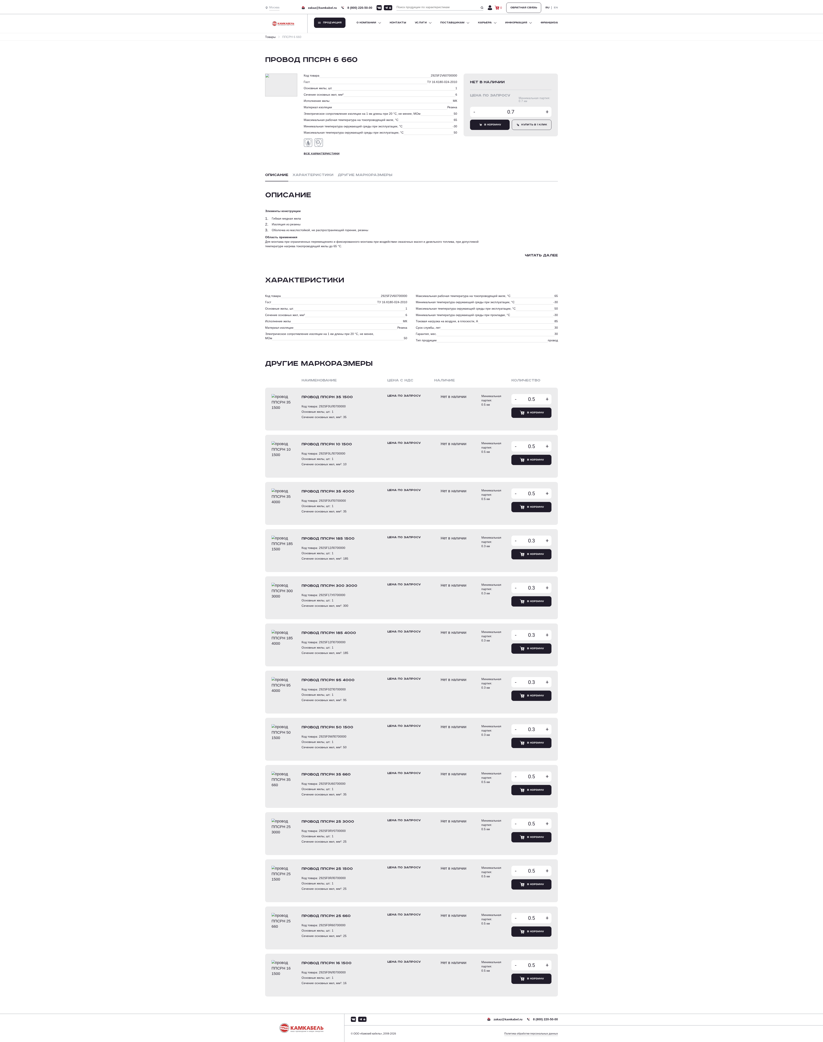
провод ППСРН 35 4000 (328, 491)
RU (547, 7)
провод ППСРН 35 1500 (327, 397)
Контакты (398, 22)
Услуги (421, 22)
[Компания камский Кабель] (304, 1028)
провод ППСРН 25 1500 (327, 869)
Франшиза (549, 22)
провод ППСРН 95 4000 (328, 680)
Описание (276, 175)
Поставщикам (452, 22)
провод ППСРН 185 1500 (328, 538)
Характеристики (313, 175)
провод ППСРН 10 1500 (327, 444)
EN (556, 7)
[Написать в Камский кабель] (379, 7)
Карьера (485, 22)
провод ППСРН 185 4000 (329, 633)
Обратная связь (523, 7)
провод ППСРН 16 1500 (326, 963)
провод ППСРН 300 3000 (329, 586)
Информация (516, 22)
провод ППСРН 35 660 (326, 774)
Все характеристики (321, 153)
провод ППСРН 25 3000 (328, 821)
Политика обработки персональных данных (531, 1033)
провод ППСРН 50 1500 (327, 727)
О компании (366, 22)
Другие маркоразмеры (365, 175)
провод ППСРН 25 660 (326, 916)
